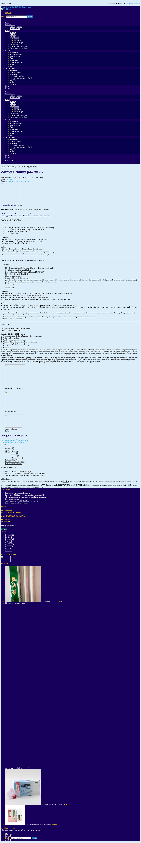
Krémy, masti (14, 60)
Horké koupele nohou (12, 499)
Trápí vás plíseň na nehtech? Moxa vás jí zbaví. (21, 501)
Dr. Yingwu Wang (37, 177)
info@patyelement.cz (133, 4)
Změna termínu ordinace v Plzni (16, 503)
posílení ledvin (26, 181)
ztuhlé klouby (34, 487)
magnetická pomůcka (23, 485)
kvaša (132, 481)
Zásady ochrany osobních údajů (21, 78)
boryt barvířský (59, 481)
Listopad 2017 (10, 547)
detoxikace (84, 481)
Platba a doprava (15, 72)
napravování (63, 484)
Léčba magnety (19, 43)
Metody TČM (14, 37)
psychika (110, 485)
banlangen (3, 481)
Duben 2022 (9, 535)
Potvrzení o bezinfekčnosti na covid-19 (18, 471)
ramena (114, 485)
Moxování (17, 41)
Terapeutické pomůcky (18, 62)
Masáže (16, 39)
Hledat (30, 16)
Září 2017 (8, 551)
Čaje (11, 58)
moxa (43, 484)
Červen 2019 (9, 541)
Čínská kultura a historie (18, 48)
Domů (3, 167)
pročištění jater (103, 485)
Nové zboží (14, 52)
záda (39, 487)
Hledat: (3, 16)
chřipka (78, 481)
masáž (31, 485)
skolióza (135, 485)
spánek (2, 487)
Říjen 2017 (9, 549)
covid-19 (13, 35)
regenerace (119, 485)
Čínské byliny (14, 45)
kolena (116, 481)
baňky (9, 481)
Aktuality (13, 33)
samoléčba (127, 484)
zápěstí (42, 487)
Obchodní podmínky (17, 76)
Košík (12, 82)
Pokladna (13, 84)
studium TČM (17, 487)
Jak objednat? (14, 70)
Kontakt (8, 88)
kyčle (136, 481)
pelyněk (78, 484)
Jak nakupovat (10, 68)
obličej (72, 485)
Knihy (12, 64)
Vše (11, 66)
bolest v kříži (49, 481)
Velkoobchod (14, 74)
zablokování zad (26, 487)
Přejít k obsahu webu (23, 7)
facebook (4, 529)
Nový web (12, 442)
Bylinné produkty (16, 56)
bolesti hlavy (24, 481)
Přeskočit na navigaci (8, 7)
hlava (112, 481)
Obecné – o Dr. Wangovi (18, 46)
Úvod (7, 23)
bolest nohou (32, 481)
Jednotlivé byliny (16, 54)
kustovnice (128, 481)
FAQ (7, 86)
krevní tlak (122, 481)
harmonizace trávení (13, 181)
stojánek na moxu (9, 487)
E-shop (7, 50)
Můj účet (8, 13)
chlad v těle (73, 481)
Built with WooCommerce (32, 830)
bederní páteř (15, 481)
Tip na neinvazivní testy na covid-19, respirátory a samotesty (26, 475)
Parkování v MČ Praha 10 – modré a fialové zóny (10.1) (25, 473)
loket (2, 485)
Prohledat (8, 836)
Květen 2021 (9, 537)
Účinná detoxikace (15, 440)
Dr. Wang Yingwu (16, 27)
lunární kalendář (11, 485)
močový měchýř (51, 485)
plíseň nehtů (87, 485)
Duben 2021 (9, 539)
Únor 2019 (9, 543)
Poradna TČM (10, 25)
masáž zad (36, 485)
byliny (66, 481)
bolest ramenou (41, 481)
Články (7, 31)
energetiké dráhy (94, 481)
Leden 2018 (9, 545)
